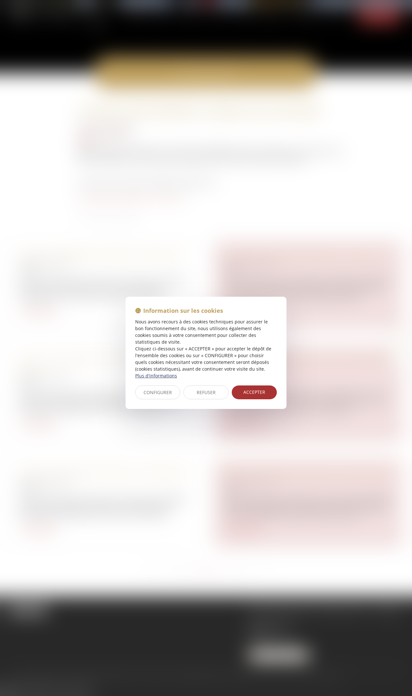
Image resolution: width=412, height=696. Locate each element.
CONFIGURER (158, 392)
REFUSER (206, 392)
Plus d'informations (156, 376)
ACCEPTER (254, 392)
